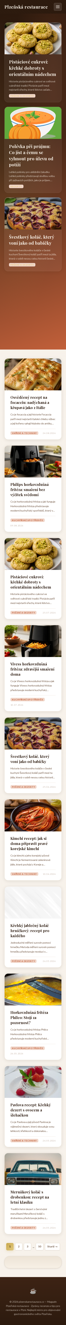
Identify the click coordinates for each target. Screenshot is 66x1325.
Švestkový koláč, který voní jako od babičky (31, 240)
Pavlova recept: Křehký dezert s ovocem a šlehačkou (30, 1109)
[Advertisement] (33, 306)
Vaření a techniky (24, 433)
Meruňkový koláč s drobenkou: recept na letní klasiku (29, 1197)
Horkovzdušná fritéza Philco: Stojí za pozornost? (29, 1017)
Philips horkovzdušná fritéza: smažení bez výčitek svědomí (29, 489)
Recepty (16, 186)
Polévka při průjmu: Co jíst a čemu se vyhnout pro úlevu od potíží (31, 155)
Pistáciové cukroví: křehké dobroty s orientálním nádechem (32, 68)
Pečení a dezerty (22, 95)
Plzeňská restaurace (26, 7)
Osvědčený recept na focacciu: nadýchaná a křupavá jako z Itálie (29, 402)
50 (39, 1246)
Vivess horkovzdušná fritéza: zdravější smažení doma (32, 669)
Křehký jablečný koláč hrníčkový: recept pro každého (29, 930)
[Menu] (58, 7)
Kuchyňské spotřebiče (27, 520)
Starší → (52, 1246)
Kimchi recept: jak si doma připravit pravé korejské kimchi (29, 843)
